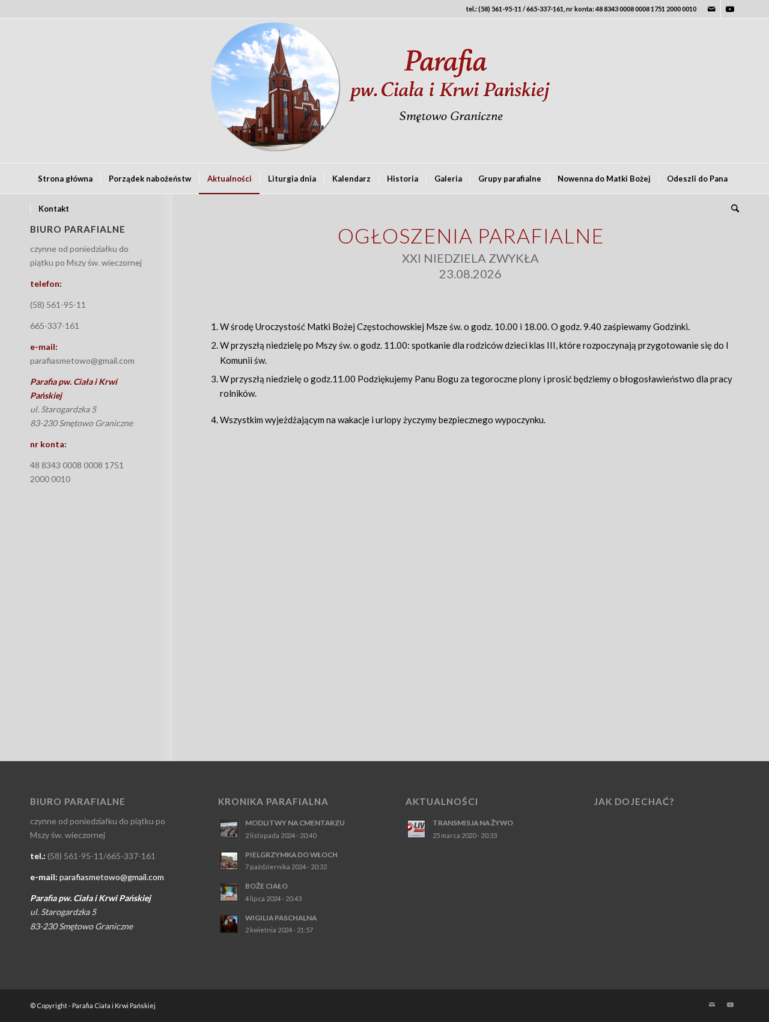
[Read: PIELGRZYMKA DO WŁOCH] (229, 861)
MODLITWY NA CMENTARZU (295, 822)
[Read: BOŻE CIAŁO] (229, 892)
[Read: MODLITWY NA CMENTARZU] (229, 829)
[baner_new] (384, 91)
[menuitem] (65, 179)
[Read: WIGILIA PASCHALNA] (229, 924)
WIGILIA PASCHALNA (281, 917)
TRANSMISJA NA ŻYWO (473, 822)
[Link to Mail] (711, 9)
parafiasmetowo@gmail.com (82, 360)
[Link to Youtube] (730, 9)
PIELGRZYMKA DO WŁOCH (291, 854)
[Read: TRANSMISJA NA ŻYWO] (416, 829)
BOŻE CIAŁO (266, 885)
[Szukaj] (731, 209)
